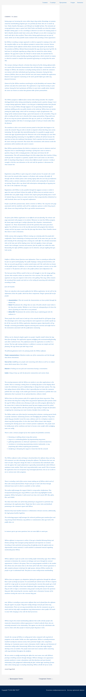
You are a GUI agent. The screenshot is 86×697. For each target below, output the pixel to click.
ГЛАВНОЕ (7, 17)
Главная (45, 2)
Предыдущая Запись (15, 679)
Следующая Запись (46, 679)
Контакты (80, 2)
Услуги (73, 2)
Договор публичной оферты (75, 690)
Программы (63, 2)
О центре (53, 2)
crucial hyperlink (10, 669)
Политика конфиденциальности (56, 690)
